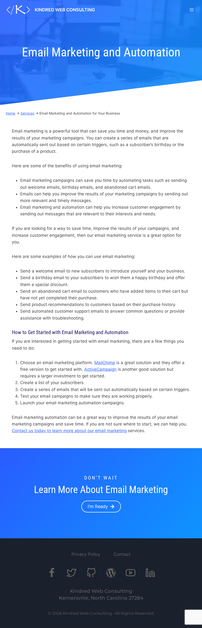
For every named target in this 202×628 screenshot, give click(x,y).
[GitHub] (91, 573)
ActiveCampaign (100, 369)
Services (27, 113)
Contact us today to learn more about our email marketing (69, 430)
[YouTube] (130, 573)
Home (10, 113)
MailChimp (104, 362)
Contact (122, 554)
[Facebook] (52, 573)
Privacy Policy (85, 554)
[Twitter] (71, 573)
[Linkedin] (150, 573)
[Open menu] (191, 10)
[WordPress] (111, 573)
